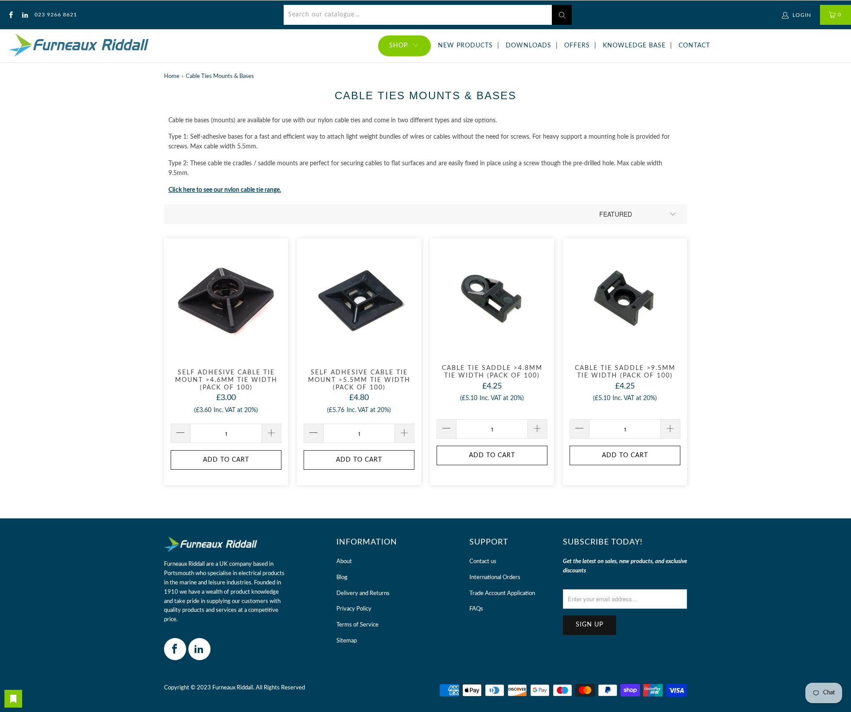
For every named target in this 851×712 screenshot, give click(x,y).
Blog (341, 577)
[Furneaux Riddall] (78, 46)
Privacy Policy (353, 609)
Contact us (482, 561)
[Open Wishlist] (13, 699)
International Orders (494, 577)
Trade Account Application (502, 593)
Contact (694, 46)
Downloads (528, 46)
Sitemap (346, 641)
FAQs (476, 609)
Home (172, 76)
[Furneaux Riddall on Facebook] (10, 14)
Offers (577, 46)
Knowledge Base (634, 46)
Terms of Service (357, 625)
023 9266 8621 (56, 14)
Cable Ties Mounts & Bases (220, 76)
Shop (398, 46)
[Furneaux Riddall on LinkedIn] (24, 14)
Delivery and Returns (363, 593)
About (344, 561)
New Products (465, 46)
